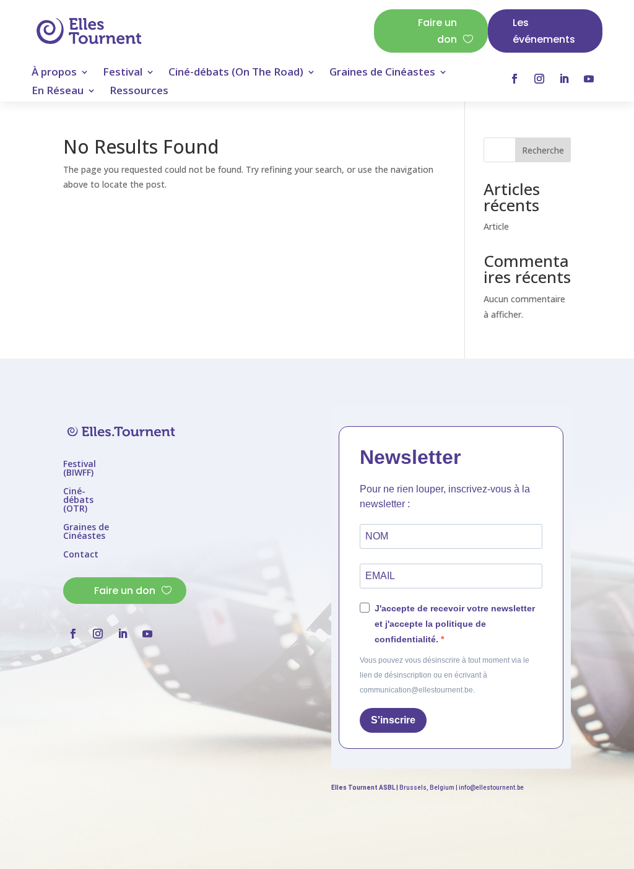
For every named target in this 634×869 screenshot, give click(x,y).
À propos (54, 73)
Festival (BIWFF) (79, 469)
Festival (122, 73)
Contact (80, 555)
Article (496, 226)
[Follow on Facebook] (514, 79)
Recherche (543, 150)
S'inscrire (393, 720)
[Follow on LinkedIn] (564, 79)
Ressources (139, 91)
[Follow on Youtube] (589, 79)
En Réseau (58, 91)
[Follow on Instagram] (539, 79)
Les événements (544, 30)
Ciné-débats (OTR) (78, 500)
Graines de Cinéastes (382, 73)
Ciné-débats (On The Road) (235, 73)
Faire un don (437, 30)
